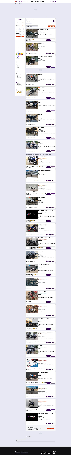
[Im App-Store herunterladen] (43, 453)
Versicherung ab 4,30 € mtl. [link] (42, 118)
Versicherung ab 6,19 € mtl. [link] (41, 174)
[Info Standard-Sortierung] (38, 26)
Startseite (16, 3)
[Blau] (18, 53)
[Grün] (16, 54)
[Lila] (18, 56)
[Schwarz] (22, 54)
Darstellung (22, 451)
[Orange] (19, 54)
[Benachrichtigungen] (47, 1)
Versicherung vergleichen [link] (41, 391)
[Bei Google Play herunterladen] (49, 453)
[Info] (21, 87)
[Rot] (21, 54)
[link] (49, 1)
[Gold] (22, 53)
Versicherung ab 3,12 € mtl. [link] (41, 32)
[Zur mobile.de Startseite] (22, 1)
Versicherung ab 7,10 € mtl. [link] (41, 161)
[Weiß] (19, 56)
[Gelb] (21, 53)
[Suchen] (54, 21)
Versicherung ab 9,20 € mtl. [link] (41, 336)
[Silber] (16, 56)
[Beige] (16, 53)
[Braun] (19, 53)
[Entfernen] (31, 23)
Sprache (16, 451)
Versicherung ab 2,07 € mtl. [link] (41, 228)
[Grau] (18, 54)
